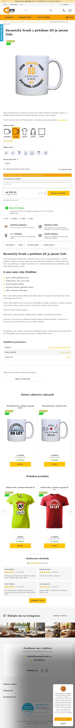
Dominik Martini (44, 723)
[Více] (69, 17)
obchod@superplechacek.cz (39, 656)
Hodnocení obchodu (37, 558)
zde (70, 712)
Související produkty (33, 245)
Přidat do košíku (58, 193)
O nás (5, 4)
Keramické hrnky (65, 352)
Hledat (50, 10)
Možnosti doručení (66, 169)
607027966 (64, 10)
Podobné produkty (48, 245)
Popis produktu (10, 245)
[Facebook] (42, 670)
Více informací (63, 120)
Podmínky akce (14, 213)
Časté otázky (13, 4)
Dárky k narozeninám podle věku (59, 347)
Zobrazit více (37, 600)
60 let (68, 357)
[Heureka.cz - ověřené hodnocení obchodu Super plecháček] (37, 708)
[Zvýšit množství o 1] (45, 193)
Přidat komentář (22, 379)
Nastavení (63, 723)
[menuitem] (10, 17)
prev (4, 511)
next (70, 511)
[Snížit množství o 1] (39, 193)
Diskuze (20, 245)
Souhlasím (64, 719)
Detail (20, 464)
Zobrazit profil (60, 616)
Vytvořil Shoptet (34, 723)
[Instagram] (46, 670)
